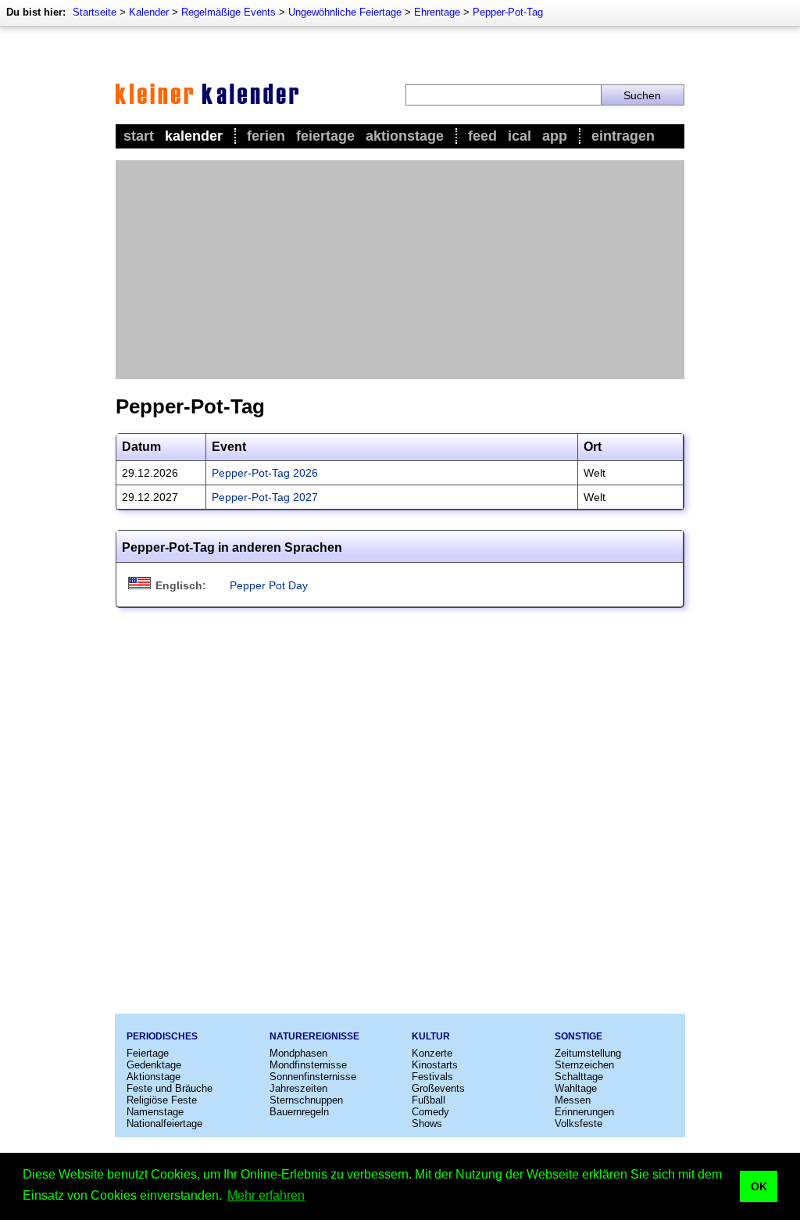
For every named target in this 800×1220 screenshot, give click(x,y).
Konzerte (432, 1053)
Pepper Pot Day (269, 585)
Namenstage (155, 1112)
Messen (573, 1100)
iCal (519, 136)
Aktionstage (405, 136)
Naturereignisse (314, 1036)
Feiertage (325, 136)
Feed (482, 136)
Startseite (94, 12)
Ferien (266, 136)
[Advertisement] (400, 269)
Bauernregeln (299, 1112)
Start (138, 136)
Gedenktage (154, 1065)
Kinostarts (435, 1065)
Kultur (431, 1036)
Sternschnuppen (306, 1100)
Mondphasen (298, 1053)
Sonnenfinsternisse (313, 1076)
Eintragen (623, 136)
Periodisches (162, 1036)
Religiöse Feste (162, 1100)
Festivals (432, 1076)
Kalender (149, 12)
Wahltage (576, 1088)
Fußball (428, 1100)
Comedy (430, 1112)
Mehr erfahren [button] (266, 1195)
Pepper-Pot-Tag (508, 12)
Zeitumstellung (588, 1053)
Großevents (438, 1088)
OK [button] (759, 1186)
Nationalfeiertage (164, 1123)
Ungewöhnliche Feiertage (345, 12)
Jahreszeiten (298, 1088)
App (554, 136)
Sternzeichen (584, 1065)
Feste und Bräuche (169, 1088)
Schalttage (579, 1076)
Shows (427, 1123)
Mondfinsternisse (308, 1065)
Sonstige (578, 1036)
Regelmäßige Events (228, 12)
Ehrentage (437, 12)
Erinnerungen (584, 1112)
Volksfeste (578, 1123)
